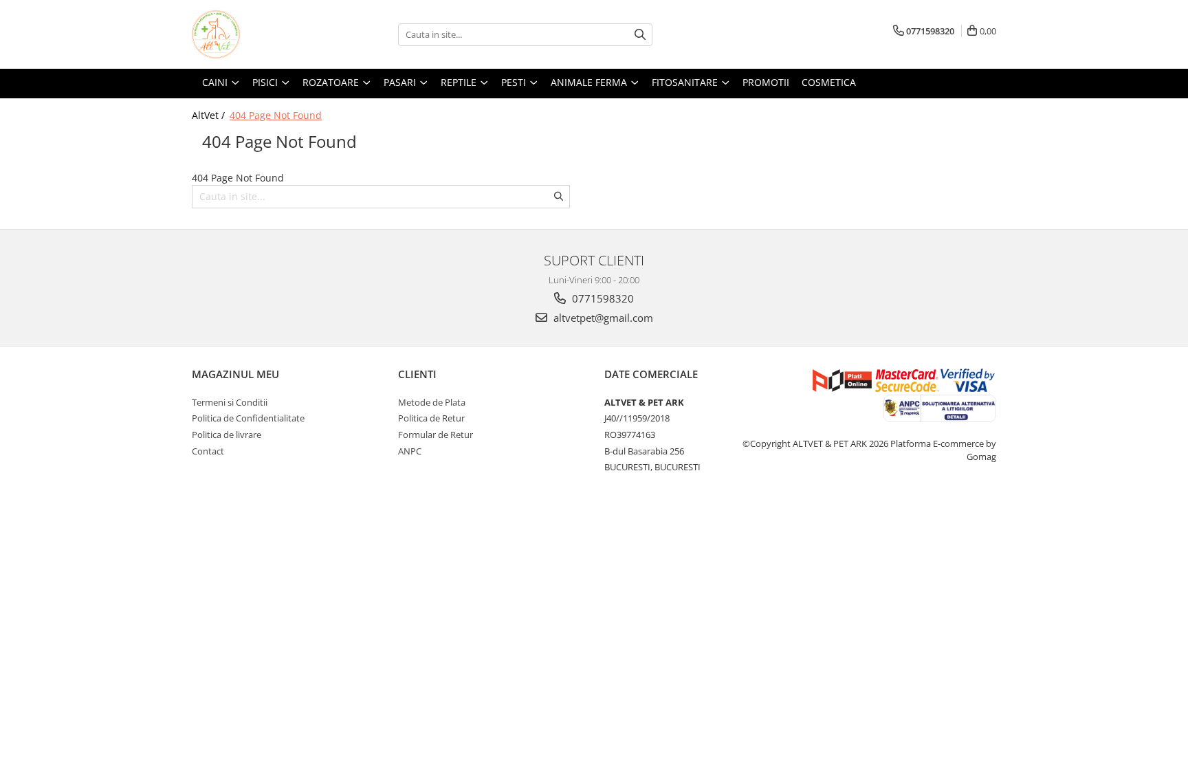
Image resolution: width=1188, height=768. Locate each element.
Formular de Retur (435, 434)
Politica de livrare (226, 434)
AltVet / (210, 115)
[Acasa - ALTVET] (260, 34)
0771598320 (601, 298)
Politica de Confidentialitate (248, 418)
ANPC (409, 451)
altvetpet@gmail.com (602, 318)
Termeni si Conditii (229, 402)
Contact (208, 451)
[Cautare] (640, 34)
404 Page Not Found (276, 115)
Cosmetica (829, 82)
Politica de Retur (431, 418)
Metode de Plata (431, 402)
